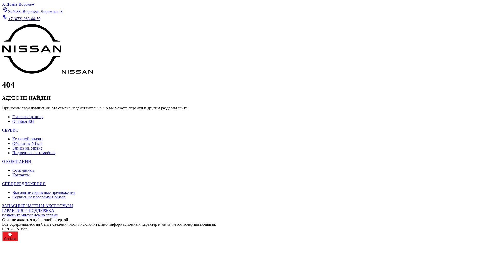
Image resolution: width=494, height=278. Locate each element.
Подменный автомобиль (33, 153)
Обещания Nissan (27, 143)
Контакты (21, 175)
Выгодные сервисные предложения (43, 192)
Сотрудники (23, 170)
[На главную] (47, 72)
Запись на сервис (27, 148)
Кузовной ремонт (27, 139)
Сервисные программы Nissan (38, 197)
